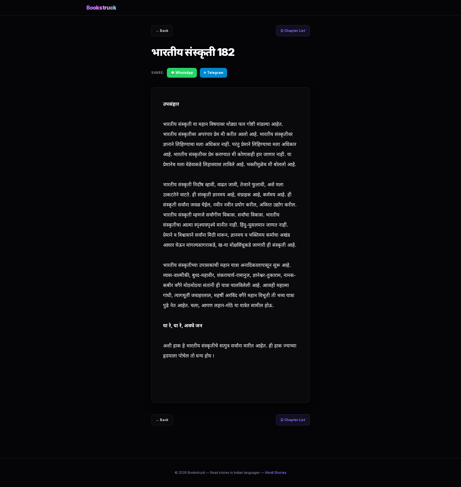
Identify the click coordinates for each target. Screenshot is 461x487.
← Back (162, 31)
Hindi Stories (275, 473)
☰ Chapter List (292, 31)
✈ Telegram (213, 73)
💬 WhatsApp (182, 73)
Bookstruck (101, 7)
